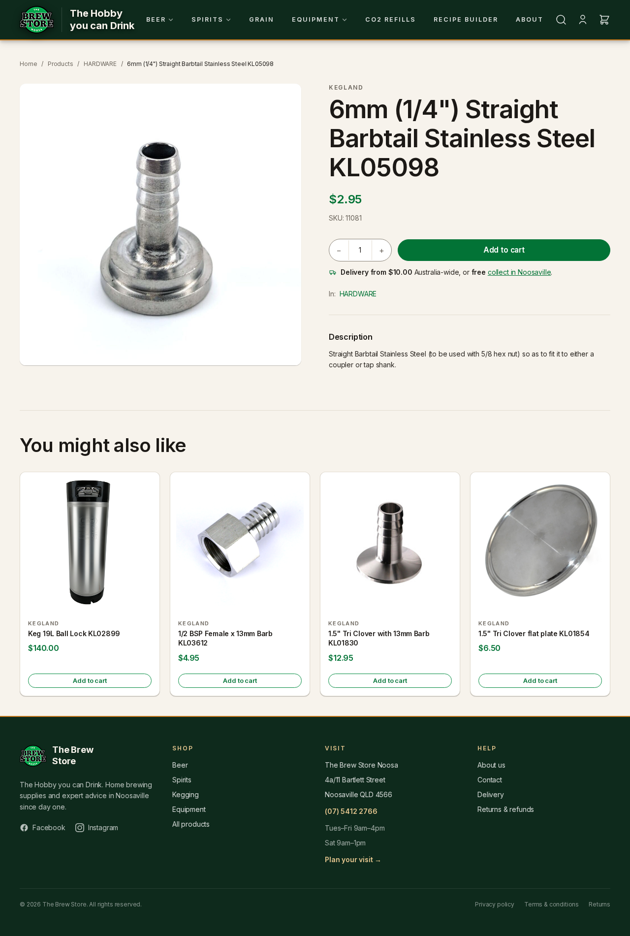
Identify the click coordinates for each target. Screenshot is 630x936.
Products (60, 63)
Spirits (207, 19)
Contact (489, 779)
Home (28, 63)
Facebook (48, 827)
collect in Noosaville (519, 272)
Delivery (490, 794)
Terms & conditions (551, 904)
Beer (156, 19)
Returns (599, 904)
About (529, 19)
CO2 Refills (390, 19)
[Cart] (604, 20)
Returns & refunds (505, 809)
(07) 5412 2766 (351, 811)
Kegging (185, 794)
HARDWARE (100, 63)
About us (491, 765)
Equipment (316, 19)
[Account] (583, 20)
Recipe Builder (466, 19)
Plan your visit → (353, 859)
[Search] (561, 20)
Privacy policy (494, 904)
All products (191, 824)
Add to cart (504, 250)
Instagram (103, 827)
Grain (261, 19)
